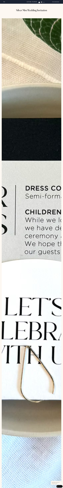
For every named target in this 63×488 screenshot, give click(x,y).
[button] (4, 1)
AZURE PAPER (32, 2)
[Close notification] (61, 481)
